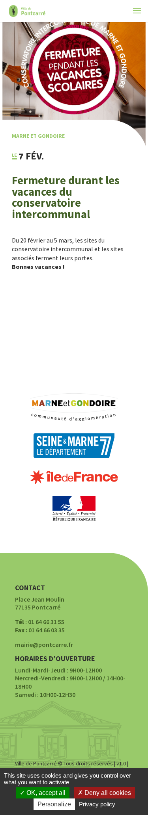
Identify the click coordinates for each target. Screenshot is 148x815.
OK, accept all (45, 792)
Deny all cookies (107, 792)
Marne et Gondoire (38, 135)
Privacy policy (97, 804)
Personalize (54, 804)
